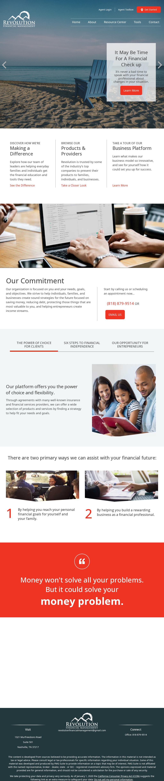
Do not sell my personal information (113, 779)
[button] (76, 22)
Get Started (151, 9)
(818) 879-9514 (120, 303)
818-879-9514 (139, 734)
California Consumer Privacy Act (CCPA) (119, 776)
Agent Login (105, 9)
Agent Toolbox (125, 9)
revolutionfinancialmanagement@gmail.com (82, 730)
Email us (115, 315)
